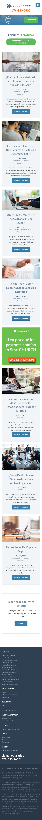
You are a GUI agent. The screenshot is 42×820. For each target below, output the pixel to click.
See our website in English (10, 750)
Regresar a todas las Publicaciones (21, 42)
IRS (10, 229)
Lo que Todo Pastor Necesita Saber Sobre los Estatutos (21, 287)
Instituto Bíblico (7, 667)
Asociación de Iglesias (9, 665)
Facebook (6, 737)
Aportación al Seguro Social (10, 679)
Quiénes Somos (7, 718)
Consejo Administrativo (9, 721)
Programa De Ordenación (10, 660)
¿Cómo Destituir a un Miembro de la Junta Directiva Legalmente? (20, 479)
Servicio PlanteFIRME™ (9, 655)
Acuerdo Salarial (7, 682)
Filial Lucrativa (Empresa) (9, 670)
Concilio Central (7, 663)
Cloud (5, 725)
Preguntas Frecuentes (9, 710)
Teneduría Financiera (8, 658)
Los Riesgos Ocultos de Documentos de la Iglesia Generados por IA (21, 149)
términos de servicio (26, 811)
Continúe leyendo (21, 111)
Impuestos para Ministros (10, 684)
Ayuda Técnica (9, 689)
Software (4, 692)
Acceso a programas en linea (11, 729)
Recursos (6, 702)
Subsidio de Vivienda (8, 677)
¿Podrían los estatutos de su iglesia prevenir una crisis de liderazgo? (21, 80)
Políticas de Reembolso (9, 695)
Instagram (6, 742)
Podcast (4, 708)
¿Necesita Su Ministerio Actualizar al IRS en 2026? (21, 218)
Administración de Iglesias (20, 92)
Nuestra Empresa (10, 715)
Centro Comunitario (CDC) (10, 672)
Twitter (5, 740)
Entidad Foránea (7, 675)
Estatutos (20, 94)
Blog (3, 705)
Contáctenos (6, 697)
